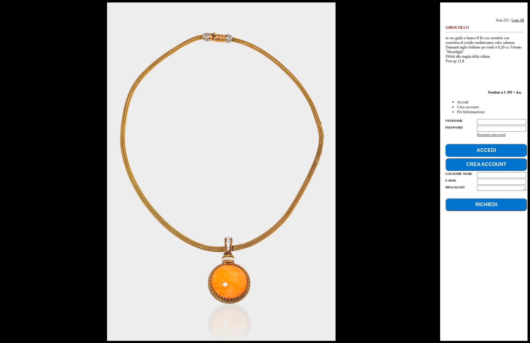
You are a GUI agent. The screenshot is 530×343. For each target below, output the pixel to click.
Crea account (468, 107)
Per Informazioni (471, 112)
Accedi (463, 102)
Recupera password (491, 135)
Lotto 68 (518, 20)
